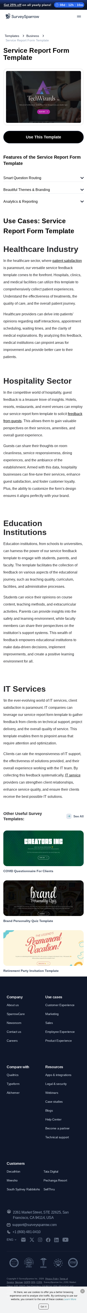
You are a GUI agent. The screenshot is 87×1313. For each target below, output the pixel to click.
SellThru (49, 1189)
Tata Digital (51, 1171)
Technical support (57, 1137)
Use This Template (43, 137)
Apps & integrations (58, 1075)
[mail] (23, 1240)
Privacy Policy (52, 1278)
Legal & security (56, 1084)
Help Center (53, 1119)
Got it (44, 1306)
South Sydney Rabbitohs (23, 1189)
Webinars (51, 1092)
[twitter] (31, 1240)
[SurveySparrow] (22, 16)
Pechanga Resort (55, 1180)
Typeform (13, 1084)
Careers (12, 1040)
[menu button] (79, 16)
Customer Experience (60, 1005)
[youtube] (65, 1240)
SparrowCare (16, 1014)
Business (32, 36)
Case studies (54, 1101)
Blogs (49, 1110)
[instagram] (40, 1240)
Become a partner (57, 1128)
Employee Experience (60, 1031)
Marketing (52, 1014)
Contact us (14, 1031)
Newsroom (14, 1023)
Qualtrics (13, 1075)
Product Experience (58, 1040)
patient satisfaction (67, 261)
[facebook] (48, 1240)
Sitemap (19, 1282)
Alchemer (13, 1092)
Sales (49, 1023)
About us (13, 1005)
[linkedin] (56, 1240)
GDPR (27, 1282)
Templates (12, 36)
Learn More (70, 1299)
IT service (73, 775)
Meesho (12, 1180)
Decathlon (13, 1171)
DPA (33, 1282)
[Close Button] (82, 1291)
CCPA (39, 1282)
